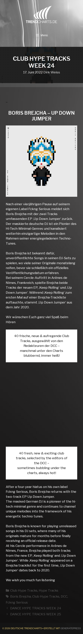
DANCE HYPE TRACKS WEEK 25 (35, 614)
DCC (64, 596)
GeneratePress (70, 628)
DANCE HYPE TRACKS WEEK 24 (35, 608)
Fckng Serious (17, 602)
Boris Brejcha (20, 596)
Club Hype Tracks (23, 590)
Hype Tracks (48, 590)
